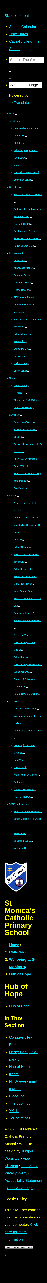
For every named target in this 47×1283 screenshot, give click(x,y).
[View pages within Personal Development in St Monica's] (23, 452)
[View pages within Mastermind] (26, 768)
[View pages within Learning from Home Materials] (24, 753)
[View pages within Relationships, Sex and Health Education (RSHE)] (40, 239)
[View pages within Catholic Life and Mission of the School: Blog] (31, 217)
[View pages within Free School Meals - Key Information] (26, 562)
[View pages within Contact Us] (26, 136)
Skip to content (17, 16)
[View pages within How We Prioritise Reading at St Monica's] (29, 481)
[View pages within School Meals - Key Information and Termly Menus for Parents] (33, 584)
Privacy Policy (16, 1173)
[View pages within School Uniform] (30, 547)
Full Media (29, 1166)
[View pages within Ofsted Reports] (30, 290)
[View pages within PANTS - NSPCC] (32, 797)
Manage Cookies (19, 1247)
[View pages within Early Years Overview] (36, 430)
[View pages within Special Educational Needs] (41, 812)
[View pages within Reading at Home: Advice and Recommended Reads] (15, 628)
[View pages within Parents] (18, 496)
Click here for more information (21, 1232)
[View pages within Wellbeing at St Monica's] (39, 775)
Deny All (29, 1247)
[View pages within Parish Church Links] (35, 246)
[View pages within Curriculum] (21, 415)
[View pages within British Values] (28, 371)
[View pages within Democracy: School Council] (15, 738)
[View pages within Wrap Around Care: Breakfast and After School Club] (19, 606)
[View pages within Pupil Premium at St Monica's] (23, 312)
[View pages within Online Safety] (28, 364)
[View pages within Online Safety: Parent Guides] (22, 650)
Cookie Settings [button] (20, 1188)
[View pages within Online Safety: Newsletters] (41, 665)
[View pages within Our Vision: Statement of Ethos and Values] (32, 180)
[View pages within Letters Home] (28, 386)
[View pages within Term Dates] (26, 158)
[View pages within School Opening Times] (37, 151)
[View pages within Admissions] (26, 261)
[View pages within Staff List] (24, 143)
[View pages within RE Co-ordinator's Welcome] (15, 202)
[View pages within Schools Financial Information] (26, 342)
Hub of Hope (19, 1006)
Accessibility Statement (23, 1180)
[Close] (5, 1255)
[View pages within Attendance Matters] (34, 268)
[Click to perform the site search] (10, 71)
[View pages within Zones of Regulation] (35, 790)
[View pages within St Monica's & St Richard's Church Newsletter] (33, 408)
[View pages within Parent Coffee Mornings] (39, 694)
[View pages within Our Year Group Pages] (38, 709)
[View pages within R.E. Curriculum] (31, 224)
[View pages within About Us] (19, 121)
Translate (21, 103)
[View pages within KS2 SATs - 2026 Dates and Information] (26, 327)
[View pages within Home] (16, 114)
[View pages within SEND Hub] (25, 834)
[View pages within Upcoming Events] (32, 841)
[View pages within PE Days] (23, 540)
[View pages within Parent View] (27, 687)
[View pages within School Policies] (30, 349)
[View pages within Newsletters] (26, 393)
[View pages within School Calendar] (31, 672)
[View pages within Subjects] (23, 437)
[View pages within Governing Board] (32, 283)
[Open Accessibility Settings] (10, 78)
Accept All (8, 1247)
